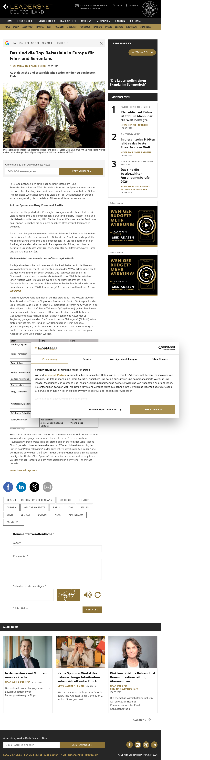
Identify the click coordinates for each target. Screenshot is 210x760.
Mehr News (10, 627)
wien (10, 515)
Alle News (139, 720)
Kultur (42, 66)
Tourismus (85, 27)
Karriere (98, 27)
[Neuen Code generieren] (98, 595)
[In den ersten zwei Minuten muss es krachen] (27, 652)
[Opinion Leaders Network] (150, 9)
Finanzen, (134, 187)
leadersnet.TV (68, 21)
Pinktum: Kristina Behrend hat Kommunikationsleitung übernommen (132, 677)
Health (80, 686)
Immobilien (145, 27)
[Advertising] (133, 226)
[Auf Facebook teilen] (8, 487)
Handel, (132, 125)
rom (70, 507)
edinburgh (13, 522)
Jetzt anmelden (81, 171)
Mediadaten (103, 21)
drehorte (66, 500)
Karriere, (145, 187)
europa (11, 507)
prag (57, 515)
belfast (25, 515)
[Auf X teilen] (34, 487)
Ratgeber (146, 152)
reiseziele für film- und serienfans (29, 500)
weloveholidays (34, 507)
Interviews (131, 27)
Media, (21, 66)
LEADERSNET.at (33, 755)
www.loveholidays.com (23, 470)
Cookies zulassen (152, 409)
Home (9, 21)
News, (13, 66)
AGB (63, 755)
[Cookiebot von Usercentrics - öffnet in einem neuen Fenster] (161, 348)
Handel (40, 27)
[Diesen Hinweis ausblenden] (101, 43)
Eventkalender (46, 21)
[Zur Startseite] (27, 9)
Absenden (92, 610)
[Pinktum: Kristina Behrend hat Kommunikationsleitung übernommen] (132, 652)
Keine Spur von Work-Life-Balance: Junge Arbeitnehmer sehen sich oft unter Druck (80, 677)
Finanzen (59, 27)
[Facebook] (129, 745)
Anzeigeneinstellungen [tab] (123, 358)
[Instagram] (138, 745)
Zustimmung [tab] (49, 358)
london (84, 500)
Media (16, 27)
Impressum (91, 755)
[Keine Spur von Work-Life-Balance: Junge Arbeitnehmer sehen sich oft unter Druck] (80, 652)
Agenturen (27, 27)
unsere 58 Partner (55, 374)
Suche (119, 5)
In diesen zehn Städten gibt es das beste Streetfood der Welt (138, 143)
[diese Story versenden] (47, 487)
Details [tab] (87, 358)
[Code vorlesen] (87, 595)
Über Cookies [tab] (160, 358)
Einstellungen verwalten (103, 409)
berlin (85, 507)
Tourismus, (31, 66)
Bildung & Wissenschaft (134, 190)
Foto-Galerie (24, 21)
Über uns (86, 21)
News (7, 27)
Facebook (133, 5)
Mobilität (71, 27)
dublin (42, 515)
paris (56, 507)
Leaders (119, 27)
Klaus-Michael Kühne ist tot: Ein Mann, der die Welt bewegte (137, 116)
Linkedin (120, 21)
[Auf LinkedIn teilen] (21, 487)
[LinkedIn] (154, 745)
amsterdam (76, 515)
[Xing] (146, 745)
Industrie (142, 125)
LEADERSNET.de (12, 755)
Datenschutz (75, 755)
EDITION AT (136, 21)
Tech (49, 27)
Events (108, 27)
